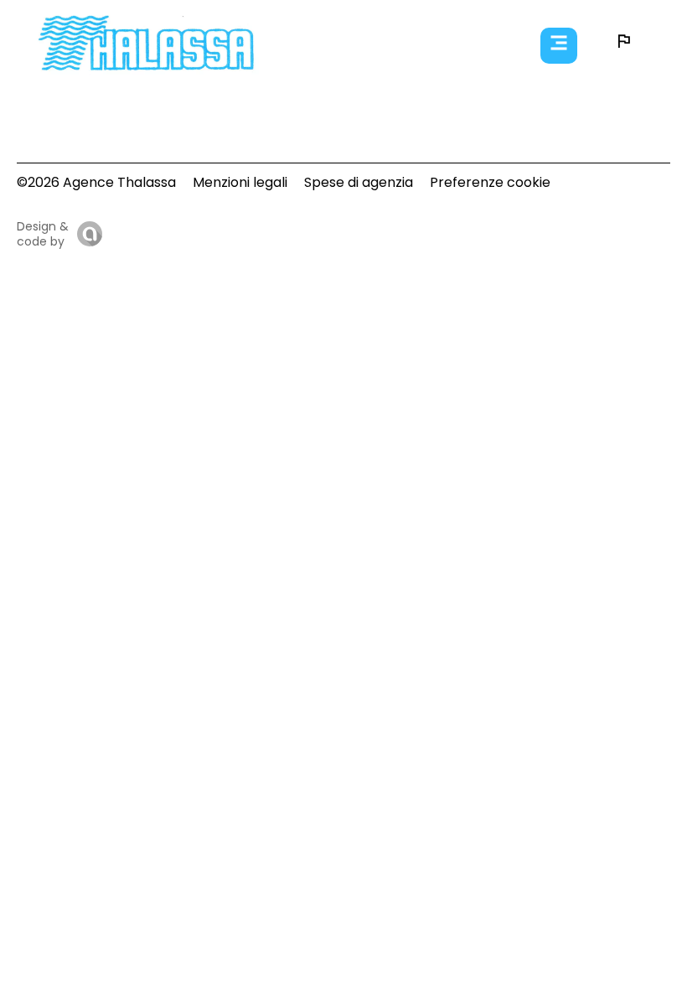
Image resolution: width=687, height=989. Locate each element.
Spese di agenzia (358, 182)
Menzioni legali (240, 182)
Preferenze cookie (490, 182)
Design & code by (43, 234)
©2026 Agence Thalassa (96, 182)
